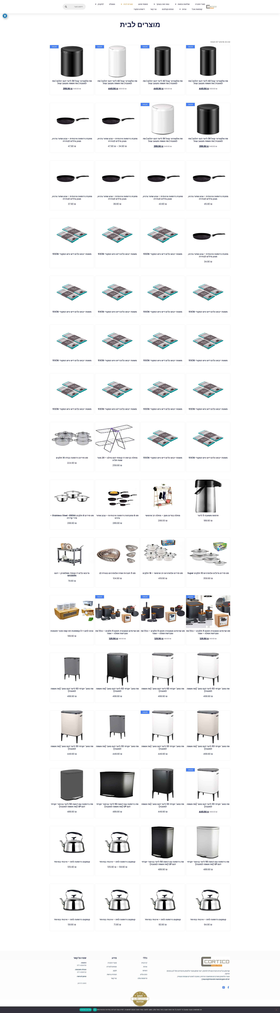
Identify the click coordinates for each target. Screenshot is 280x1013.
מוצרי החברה (200, 4)
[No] (276, 1010)
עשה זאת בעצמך (162, 4)
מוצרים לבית (128, 4)
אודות (184, 9)
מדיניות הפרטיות (85, 1009)
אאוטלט (112, 4)
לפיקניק (101, 4)
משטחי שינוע (143, 4)
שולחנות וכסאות (184, 4)
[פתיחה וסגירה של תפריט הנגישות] (5, 15)
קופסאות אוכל (197, 9)
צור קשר (153, 9)
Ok (95, 1009)
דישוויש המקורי (139, 9)
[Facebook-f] (228, 987)
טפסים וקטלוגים (168, 9)
